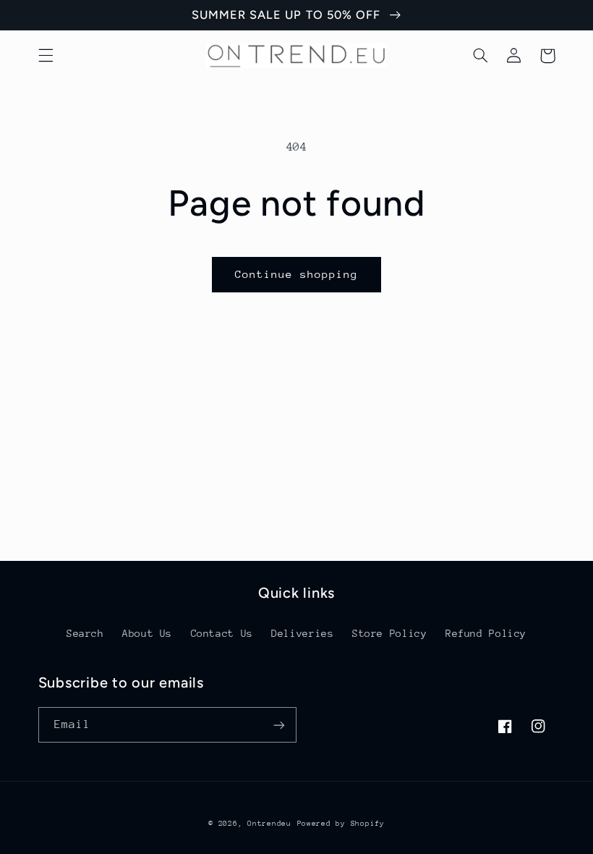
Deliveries (302, 633)
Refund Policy (485, 633)
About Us (147, 633)
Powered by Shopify (341, 823)
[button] (45, 55)
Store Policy (389, 633)
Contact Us (222, 633)
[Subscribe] (279, 725)
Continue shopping (297, 274)
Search (85, 633)
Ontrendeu (269, 823)
